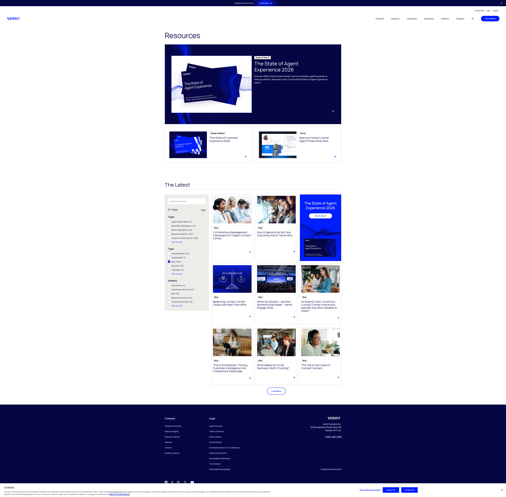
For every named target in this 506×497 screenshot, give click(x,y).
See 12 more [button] (176, 274)
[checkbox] (187, 221)
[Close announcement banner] (501, 3)
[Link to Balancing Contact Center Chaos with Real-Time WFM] (232, 294)
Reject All (391, 490)
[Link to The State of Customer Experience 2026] (208, 145)
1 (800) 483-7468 (333, 436)
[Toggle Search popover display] (472, 19)
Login (488, 10)
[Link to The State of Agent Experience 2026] (253, 84)
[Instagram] (178, 483)
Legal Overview (215, 426)
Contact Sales (479, 10)
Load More (276, 391)
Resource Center (172, 437)
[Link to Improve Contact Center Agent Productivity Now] (297, 145)
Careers (168, 442)
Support (495, 10)
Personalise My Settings (219, 469)
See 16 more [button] (176, 242)
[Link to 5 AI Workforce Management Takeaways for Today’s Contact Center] (232, 228)
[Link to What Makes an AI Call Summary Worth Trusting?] (276, 356)
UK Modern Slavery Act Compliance (224, 447)
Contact (168, 447)
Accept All (409, 490)
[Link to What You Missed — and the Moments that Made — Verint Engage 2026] (276, 294)
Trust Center (214, 464)
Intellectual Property (218, 453)
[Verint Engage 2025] (320, 228)
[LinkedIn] (166, 483)
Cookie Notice (215, 442)
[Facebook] (172, 482)
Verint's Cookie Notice (119, 494)
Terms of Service (216, 431)
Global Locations (172, 453)
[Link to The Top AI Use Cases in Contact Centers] (320, 356)
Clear (203, 210)
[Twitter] (185, 483)
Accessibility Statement (219, 458)
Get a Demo (490, 18)
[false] (502, 490)
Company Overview (173, 426)
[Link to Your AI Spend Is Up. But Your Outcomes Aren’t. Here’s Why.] (276, 228)
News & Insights (172, 431)
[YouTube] (192, 483)
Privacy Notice (215, 437)
